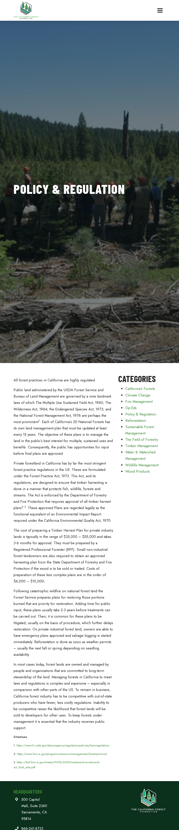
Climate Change (137, 395)
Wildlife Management (141, 465)
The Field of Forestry (141, 439)
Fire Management (139, 401)
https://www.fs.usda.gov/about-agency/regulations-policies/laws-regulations (63, 745)
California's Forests (140, 388)
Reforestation (135, 420)
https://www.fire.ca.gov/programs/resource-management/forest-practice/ (62, 754)
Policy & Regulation (140, 414)
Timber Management (141, 445)
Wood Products (137, 471)
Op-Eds (131, 407)
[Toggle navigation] (160, 10)
